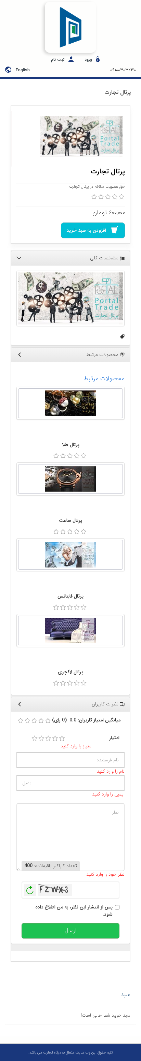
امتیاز (114, 738)
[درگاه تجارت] (70, 27)
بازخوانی (30, 888)
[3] (48, 738)
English (23, 70)
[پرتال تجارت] (81, 136)
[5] (62, 738)
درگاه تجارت (51, 1053)
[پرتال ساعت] (70, 479)
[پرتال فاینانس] (70, 555)
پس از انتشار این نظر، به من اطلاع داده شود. (74, 911)
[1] (34, 738)
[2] (41, 738)
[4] (55, 738)
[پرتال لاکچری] (70, 630)
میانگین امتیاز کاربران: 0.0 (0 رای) (86, 720)
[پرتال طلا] (70, 403)
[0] (94, 197)
